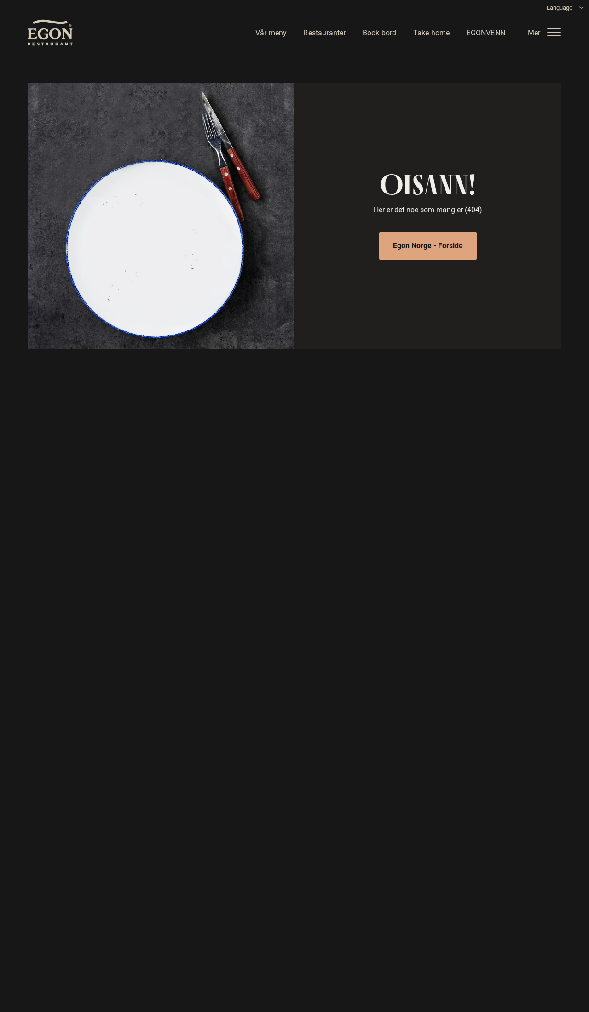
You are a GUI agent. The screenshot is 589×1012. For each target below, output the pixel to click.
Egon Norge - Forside (428, 245)
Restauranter (324, 32)
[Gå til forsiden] (50, 32)
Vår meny (271, 32)
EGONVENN (485, 32)
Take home (431, 32)
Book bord (380, 32)
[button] (547, 32)
